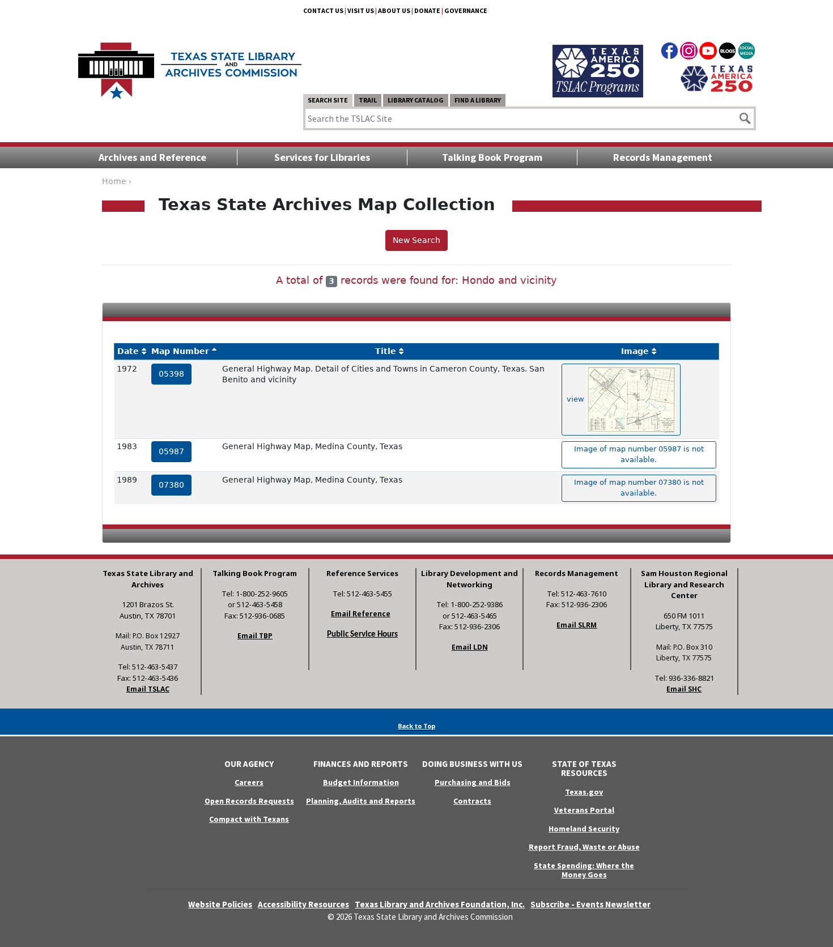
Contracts (472, 801)
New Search (416, 240)
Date (128, 351)
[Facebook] (669, 52)
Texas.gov (584, 792)
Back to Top (416, 726)
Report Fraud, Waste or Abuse (584, 847)
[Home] (189, 65)
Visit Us (360, 10)
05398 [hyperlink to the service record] (171, 373)
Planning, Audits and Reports (360, 801)
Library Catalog (416, 100)
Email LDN (470, 647)
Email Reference (360, 613)
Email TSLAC (147, 689)
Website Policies (220, 904)
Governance (465, 10)
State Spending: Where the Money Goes (584, 870)
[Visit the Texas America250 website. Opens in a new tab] (716, 77)
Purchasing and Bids (473, 782)
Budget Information (361, 782)
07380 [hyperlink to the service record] (171, 484)
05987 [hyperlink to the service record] (171, 451)
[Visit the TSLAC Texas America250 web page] (597, 58)
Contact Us (323, 10)
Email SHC (684, 689)
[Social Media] (746, 52)
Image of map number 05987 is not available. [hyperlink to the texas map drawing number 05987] (639, 454)
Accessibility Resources (303, 904)
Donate (427, 10)
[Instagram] (689, 52)
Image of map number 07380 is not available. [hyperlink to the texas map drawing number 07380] (639, 487)
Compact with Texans (249, 819)
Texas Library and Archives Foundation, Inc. (440, 904)
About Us (394, 10)
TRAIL (368, 100)
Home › (117, 181)
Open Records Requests (249, 801)
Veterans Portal (584, 810)
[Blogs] (727, 52)
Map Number (180, 351)
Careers (249, 782)
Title (385, 351)
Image (635, 351)
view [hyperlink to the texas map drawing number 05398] (576, 399)
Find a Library (477, 100)
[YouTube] (708, 52)
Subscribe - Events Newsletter (590, 904)
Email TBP (255, 636)
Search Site (328, 100)
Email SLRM (576, 625)
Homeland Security (584, 829)
